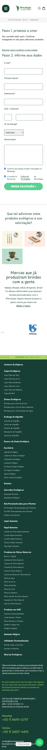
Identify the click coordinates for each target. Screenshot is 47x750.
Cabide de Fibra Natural (13, 560)
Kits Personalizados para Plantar (20, 503)
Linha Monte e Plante (12, 617)
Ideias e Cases (23, 306)
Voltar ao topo (23, 744)
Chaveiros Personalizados (14, 614)
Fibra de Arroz (9, 582)
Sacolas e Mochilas (11, 648)
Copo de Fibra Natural (13, 571)
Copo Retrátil (9, 393)
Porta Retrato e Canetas (13, 621)
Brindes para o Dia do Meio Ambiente (18, 407)
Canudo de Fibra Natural (13, 567)
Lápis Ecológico (10, 474)
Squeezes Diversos (11, 494)
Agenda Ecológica (11, 452)
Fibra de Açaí (9, 578)
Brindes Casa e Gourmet (13, 645)
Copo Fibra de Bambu (12, 382)
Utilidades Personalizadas (16, 640)
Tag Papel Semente (11, 546)
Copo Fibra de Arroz (12, 379)
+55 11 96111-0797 (15, 719)
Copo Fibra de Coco (11, 386)
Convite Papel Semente (13, 535)
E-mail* (7, 63)
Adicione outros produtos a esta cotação (19, 50)
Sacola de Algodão (11, 435)
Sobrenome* (9, 93)
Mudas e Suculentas (12, 515)
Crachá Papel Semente (13, 539)
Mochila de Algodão (12, 428)
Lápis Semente (11, 520)
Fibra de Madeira (10, 593)
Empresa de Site (22, 707)
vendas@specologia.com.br (13, 741)
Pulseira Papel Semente (13, 542)
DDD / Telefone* (11, 109)
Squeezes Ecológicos (12, 498)
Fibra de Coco (9, 589)
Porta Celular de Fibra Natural (16, 596)
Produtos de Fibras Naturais (17, 552)
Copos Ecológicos (12, 370)
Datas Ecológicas (12, 399)
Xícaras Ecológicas (13, 654)
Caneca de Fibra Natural (14, 563)
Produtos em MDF (12, 609)
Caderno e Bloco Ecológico (14, 455)
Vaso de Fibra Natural (12, 603)
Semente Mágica (12, 634)
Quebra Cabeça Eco (12, 624)
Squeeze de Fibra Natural (14, 600)
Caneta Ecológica (11, 463)
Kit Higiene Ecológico (12, 470)
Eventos (7, 483)
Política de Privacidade (25, 177)
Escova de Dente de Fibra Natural (17, 574)
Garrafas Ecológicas (14, 489)
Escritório (8, 447)
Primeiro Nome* (11, 78)
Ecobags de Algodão (13, 416)
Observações (10, 139)
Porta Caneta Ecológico (13, 477)
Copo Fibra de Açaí (11, 375)
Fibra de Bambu (10, 585)
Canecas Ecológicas (13, 364)
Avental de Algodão (12, 421)
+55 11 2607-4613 (15, 731)
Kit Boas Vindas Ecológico (14, 466)
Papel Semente (11, 527)
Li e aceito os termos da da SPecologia (25, 177)
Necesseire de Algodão (13, 432)
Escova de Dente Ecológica (16, 441)
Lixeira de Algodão (11, 424)
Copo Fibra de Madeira (13, 390)
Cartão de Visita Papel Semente (16, 531)
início (25, 20)
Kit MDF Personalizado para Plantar (18, 511)
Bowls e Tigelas (10, 556)
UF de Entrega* (10, 124)
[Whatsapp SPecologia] (39, 742)
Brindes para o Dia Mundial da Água (18, 411)
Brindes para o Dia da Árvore (15, 403)
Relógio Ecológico (10, 628)
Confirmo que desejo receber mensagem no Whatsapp (24, 170)
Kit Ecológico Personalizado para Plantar (20, 508)
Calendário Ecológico (12, 459)
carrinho (34, 20)
